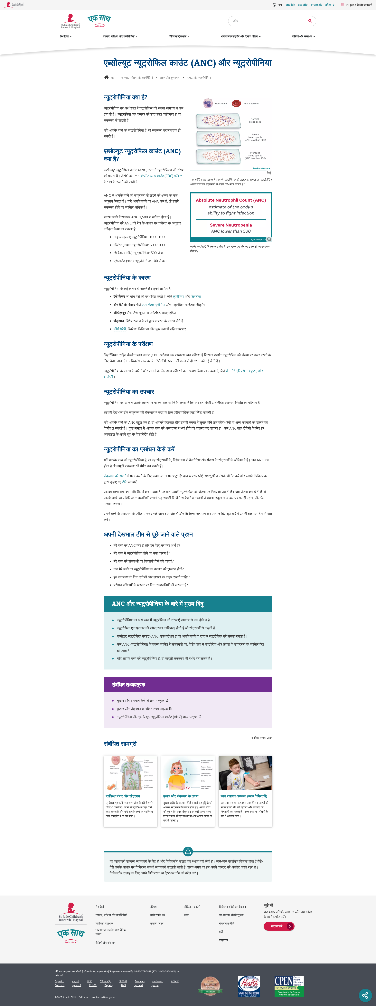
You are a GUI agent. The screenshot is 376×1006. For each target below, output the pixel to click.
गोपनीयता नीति (226, 923)
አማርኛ (175, 981)
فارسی (154, 985)
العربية (75, 981)
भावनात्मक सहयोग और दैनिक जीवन (239, 36)
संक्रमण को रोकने (115, 475)
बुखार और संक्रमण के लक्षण (180, 796)
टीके (124, 481)
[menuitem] (279, 926)
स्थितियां (64, 36)
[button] (269, 173)
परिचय (153, 907)
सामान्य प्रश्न (157, 923)
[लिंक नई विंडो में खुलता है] (209, 986)
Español (303, 4)
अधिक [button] (328, 4)
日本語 (93, 985)
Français (316, 4)
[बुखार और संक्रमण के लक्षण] (188, 791)
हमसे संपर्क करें (157, 915)
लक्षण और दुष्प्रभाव (170, 78)
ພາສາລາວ (157, 981)
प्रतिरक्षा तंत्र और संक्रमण (123, 796)
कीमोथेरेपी (120, 329)
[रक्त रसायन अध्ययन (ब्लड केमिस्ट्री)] (245, 791)
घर (112, 78)
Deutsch (59, 985)
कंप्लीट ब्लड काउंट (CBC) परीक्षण (162, 175)
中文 (89, 981)
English (290, 4)
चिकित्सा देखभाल (177, 36)
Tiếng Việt (105, 981)
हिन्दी (123, 985)
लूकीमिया (178, 296)
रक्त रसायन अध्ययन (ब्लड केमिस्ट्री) (244, 796)
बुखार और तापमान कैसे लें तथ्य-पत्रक (142, 700)
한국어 (123, 981)
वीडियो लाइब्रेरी (192, 907)
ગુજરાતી (76, 985)
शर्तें (221, 932)
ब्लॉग (186, 915)
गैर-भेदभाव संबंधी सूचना (231, 915)
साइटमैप (223, 940)
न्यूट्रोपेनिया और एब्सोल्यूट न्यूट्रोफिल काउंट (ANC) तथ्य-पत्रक (159, 716)
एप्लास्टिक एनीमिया (153, 304)
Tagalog (109, 985)
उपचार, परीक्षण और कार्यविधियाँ (118, 36)
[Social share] (365, 995)
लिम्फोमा (196, 296)
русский (138, 985)
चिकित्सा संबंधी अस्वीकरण (232, 907)
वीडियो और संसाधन (302, 36)
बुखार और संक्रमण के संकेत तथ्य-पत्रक (144, 708)
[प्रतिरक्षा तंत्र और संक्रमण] (130, 791)
